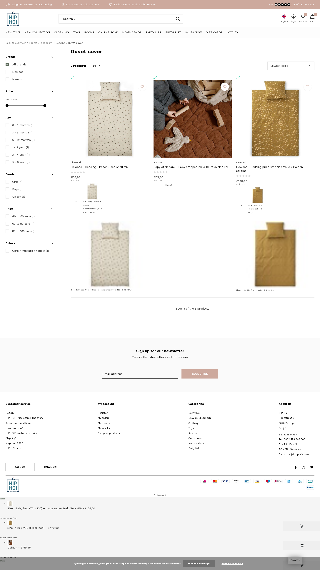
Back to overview (16, 43)
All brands (19, 64)
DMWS (173, 485)
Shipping (11, 438)
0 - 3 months (23, 125)
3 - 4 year (21, 154)
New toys (13, 32)
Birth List (173, 32)
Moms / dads (131, 32)
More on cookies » (232, 563)
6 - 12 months (23, 140)
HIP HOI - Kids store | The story (24, 418)
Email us (50, 467)
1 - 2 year (20, 147)
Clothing (61, 32)
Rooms (89, 32)
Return (10, 413)
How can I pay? (14, 428)
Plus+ (183, 485)
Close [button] (2, 499)
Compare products (109, 433)
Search (178, 19)
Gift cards (214, 32)
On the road (108, 32)
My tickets (104, 423)
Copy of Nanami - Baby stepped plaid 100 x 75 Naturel (191, 167)
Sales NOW (193, 32)
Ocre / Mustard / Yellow (30, 250)
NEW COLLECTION (37, 32)
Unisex (18, 196)
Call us (20, 467)
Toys (76, 32)
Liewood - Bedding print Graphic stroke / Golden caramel (269, 169)
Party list (153, 32)
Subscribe (200, 374)
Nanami (17, 79)
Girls (17, 182)
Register (103, 413)
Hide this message (199, 563)
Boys (17, 189)
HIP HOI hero (13, 448)
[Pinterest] (311, 467)
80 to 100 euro (24, 231)
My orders (103, 418)
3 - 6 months (23, 132)
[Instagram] (303, 467)
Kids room (46, 43)
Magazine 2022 (14, 443)
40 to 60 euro (23, 216)
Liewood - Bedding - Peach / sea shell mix (99, 167)
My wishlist (104, 428)
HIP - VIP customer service (22, 433)
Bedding (60, 43)
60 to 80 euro (23, 223)
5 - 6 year (21, 162)
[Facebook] (296, 467)
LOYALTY (232, 32)
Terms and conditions (18, 423)
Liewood (18, 72)
